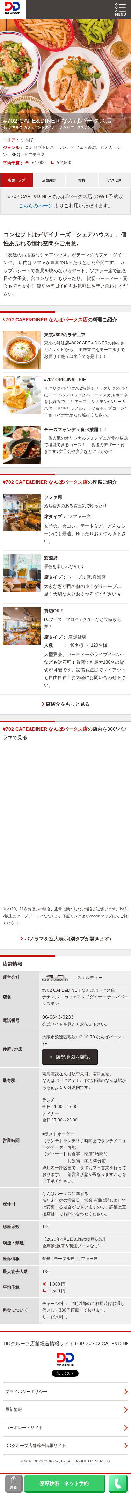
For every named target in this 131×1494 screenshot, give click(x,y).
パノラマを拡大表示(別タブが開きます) (67, 938)
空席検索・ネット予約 (64, 1483)
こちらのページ (36, 205)
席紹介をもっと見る (68, 704)
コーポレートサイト (24, 1427)
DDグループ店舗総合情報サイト (35, 1445)
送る (13, 1487)
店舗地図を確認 (73, 1057)
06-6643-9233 (58, 1017)
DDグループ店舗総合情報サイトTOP (43, 1343)
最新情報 (13, 1409)
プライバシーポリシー (26, 1391)
